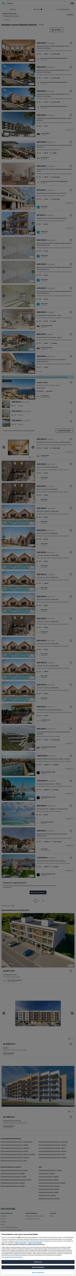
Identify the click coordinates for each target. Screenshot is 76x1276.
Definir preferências (38, 1272)
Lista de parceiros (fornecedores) (11, 1257)
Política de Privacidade (35, 1243)
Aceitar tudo (38, 1262)
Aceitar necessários (38, 1267)
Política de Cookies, (21, 1243)
